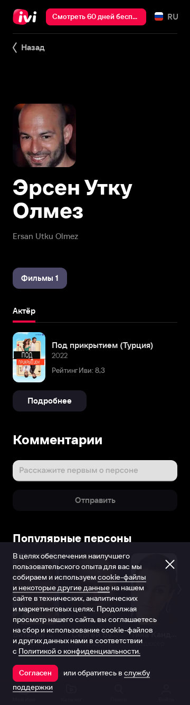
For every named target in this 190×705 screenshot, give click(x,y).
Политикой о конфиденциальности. (79, 651)
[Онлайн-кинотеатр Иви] (27, 17)
